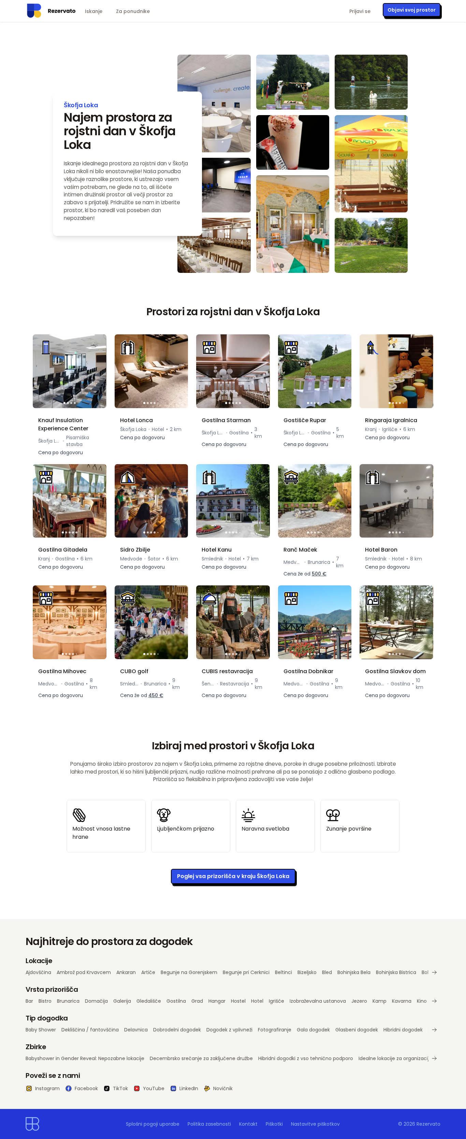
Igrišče (276, 1001)
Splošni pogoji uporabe (152, 1124)
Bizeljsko (307, 972)
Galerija (122, 1001)
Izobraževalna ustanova (318, 1001)
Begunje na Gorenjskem (189, 972)
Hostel (238, 1001)
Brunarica (68, 1001)
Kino (422, 1001)
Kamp (380, 1001)
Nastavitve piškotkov (315, 1124)
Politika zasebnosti (209, 1124)
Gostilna (176, 1001)
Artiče (148, 972)
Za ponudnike (133, 11)
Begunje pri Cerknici (246, 972)
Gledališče (148, 1001)
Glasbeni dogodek (356, 1029)
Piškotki (274, 1124)
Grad (197, 1001)
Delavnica (136, 1029)
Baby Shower (41, 1029)
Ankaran (126, 972)
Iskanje (93, 11)
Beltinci (283, 972)
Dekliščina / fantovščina (90, 1029)
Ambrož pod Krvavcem (84, 972)
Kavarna (401, 1001)
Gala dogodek (313, 1029)
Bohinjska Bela (353, 972)
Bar (29, 1001)
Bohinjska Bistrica (396, 972)
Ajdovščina (38, 972)
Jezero (359, 1001)
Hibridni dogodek (403, 1029)
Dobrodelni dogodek (177, 1029)
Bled (327, 972)
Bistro (45, 1001)
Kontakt (248, 1124)
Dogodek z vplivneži (229, 1029)
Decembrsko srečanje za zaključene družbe (201, 1058)
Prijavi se (359, 11)
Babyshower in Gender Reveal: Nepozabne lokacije (85, 1058)
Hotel (257, 1001)
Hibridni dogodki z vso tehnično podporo (305, 1058)
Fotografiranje (274, 1029)
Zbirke (36, 1047)
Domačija (96, 1001)
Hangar (216, 1001)
